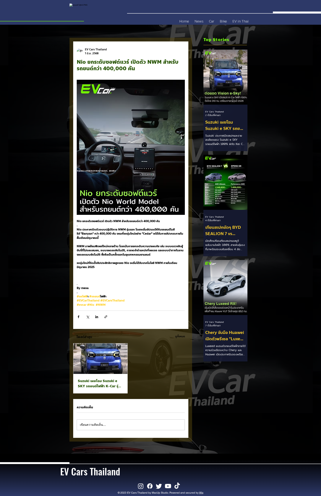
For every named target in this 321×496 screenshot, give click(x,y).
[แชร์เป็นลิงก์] (106, 317)
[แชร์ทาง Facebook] (78, 317)
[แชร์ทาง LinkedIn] (96, 317)
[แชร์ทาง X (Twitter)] (87, 317)
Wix (201, 492)
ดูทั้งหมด (180, 336)
